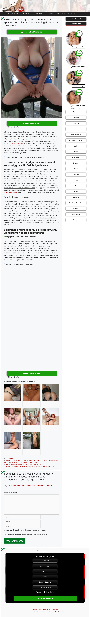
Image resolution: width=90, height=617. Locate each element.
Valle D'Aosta (76, 214)
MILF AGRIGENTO (31, 462)
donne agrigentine (10, 192)
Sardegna (76, 186)
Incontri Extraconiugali (19, 462)
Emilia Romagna (76, 134)
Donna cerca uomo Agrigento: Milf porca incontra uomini (31, 486)
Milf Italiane (45, 561)
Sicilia (76, 191)
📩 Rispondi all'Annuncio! (31, 32)
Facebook (55, 609)
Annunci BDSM (45, 571)
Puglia (76, 180)
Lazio (76, 146)
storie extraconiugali (16, 143)
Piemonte (76, 174)
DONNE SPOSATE (38, 13)
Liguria (76, 152)
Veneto (75, 220)
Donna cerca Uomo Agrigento (31, 460)
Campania (75, 129)
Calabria (76, 123)
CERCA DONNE (15, 13)
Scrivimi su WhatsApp (31, 123)
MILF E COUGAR (27, 13)
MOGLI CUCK (70, 13)
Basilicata (76, 117)
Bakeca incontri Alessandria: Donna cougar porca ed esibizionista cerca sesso (30, 466)
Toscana (76, 197)
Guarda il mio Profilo (31, 373)
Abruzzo (76, 112)
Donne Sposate (46, 460)
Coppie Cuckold (45, 582)
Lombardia (75, 157)
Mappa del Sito (45, 587)
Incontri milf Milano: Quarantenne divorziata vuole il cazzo (23, 464)
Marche (75, 163)
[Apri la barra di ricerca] (87, 14)
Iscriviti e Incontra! (45, 598)
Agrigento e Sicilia (11, 458)
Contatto (41, 609)
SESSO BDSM (49, 13)
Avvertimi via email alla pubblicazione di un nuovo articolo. (26, 535)
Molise (76, 169)
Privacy (46, 609)
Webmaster (34, 609)
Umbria (75, 208)
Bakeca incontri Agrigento (13, 460)
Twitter (50, 609)
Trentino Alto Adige (75, 203)
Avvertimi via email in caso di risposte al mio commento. (25, 530)
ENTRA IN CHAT (6, 13)
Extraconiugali (45, 566)
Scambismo (45, 577)
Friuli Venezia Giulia (75, 140)
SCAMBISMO (60, 13)
